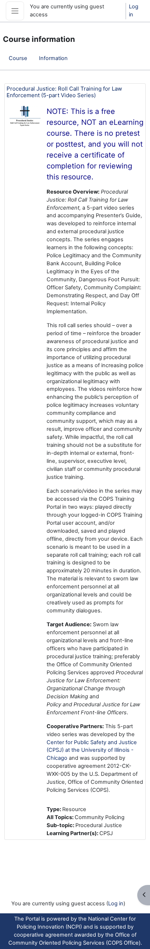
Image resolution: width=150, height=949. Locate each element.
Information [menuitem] (53, 58)
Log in (133, 10)
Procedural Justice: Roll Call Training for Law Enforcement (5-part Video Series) (64, 92)
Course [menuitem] (18, 58)
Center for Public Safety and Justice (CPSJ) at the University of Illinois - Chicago (92, 750)
